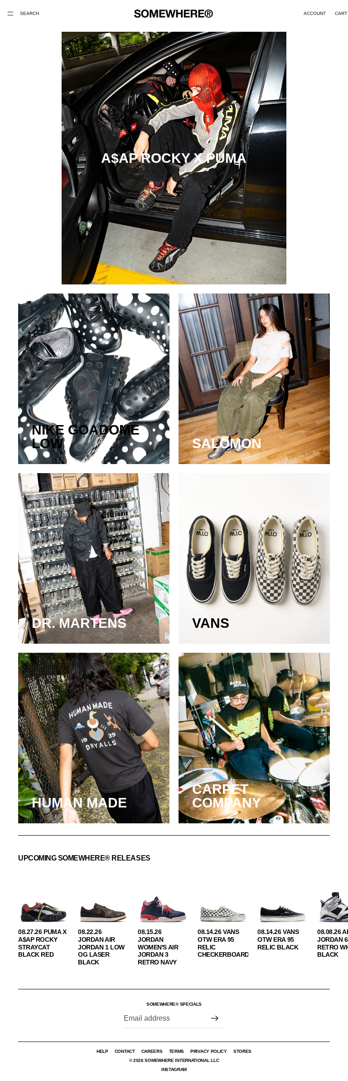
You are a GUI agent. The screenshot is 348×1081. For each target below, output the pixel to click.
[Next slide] (320, 917)
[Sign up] (214, 1018)
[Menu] (10, 13)
